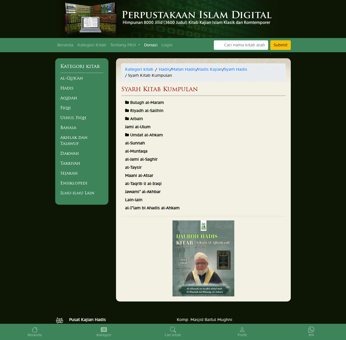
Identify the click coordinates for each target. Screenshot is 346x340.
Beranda (65, 45)
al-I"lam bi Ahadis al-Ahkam (152, 208)
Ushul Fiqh (73, 117)
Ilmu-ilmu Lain (77, 192)
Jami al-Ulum (137, 127)
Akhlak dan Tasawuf (73, 140)
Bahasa (68, 127)
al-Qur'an (71, 78)
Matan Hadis (183, 69)
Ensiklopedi (73, 182)
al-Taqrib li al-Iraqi (143, 183)
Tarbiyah (70, 163)
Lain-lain (133, 200)
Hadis (66, 87)
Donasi (151, 45)
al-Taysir (133, 167)
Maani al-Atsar (139, 175)
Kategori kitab (139, 69)
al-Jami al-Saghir (141, 159)
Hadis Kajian (210, 69)
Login (167, 45)
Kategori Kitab (92, 45)
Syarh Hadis (235, 69)
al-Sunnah (135, 143)
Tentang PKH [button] (123, 45)
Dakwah (69, 153)
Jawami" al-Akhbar (143, 192)
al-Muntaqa (136, 151)
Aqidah (68, 97)
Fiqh (65, 107)
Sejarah (69, 173)
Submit (280, 45)
